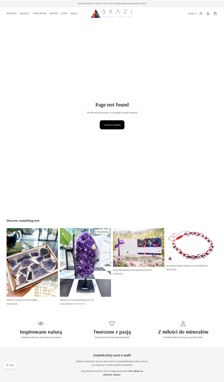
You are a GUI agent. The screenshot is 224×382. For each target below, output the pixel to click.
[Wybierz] (53, 292)
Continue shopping (112, 124)
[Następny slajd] (53, 262)
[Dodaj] (106, 292)
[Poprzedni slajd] (11, 262)
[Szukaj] (201, 13)
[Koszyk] (215, 13)
